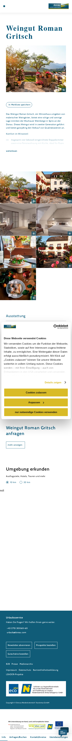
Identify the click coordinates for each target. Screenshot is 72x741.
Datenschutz (25, 670)
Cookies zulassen (36, 392)
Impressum (11, 670)
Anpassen (34, 402)
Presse (15, 664)
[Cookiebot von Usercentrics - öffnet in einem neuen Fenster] (53, 326)
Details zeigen (53, 382)
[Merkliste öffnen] (14, 6)
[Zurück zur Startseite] (59, 6)
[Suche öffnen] (17, 6)
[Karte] (12, 6)
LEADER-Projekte (14, 674)
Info (4, 737)
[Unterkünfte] (9, 6)
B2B (8, 664)
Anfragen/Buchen (18, 737)
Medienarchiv (26, 664)
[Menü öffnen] (4, 6)
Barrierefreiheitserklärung (45, 670)
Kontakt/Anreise (38, 737)
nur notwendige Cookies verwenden (36, 412)
